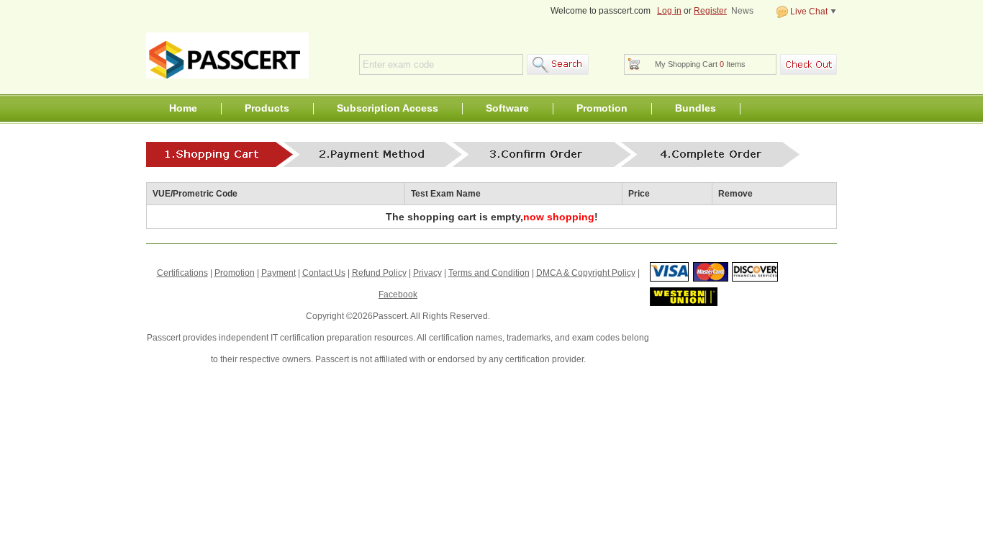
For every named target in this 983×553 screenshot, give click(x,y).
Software (507, 108)
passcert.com (227, 55)
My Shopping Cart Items (700, 64)
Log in (669, 11)
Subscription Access (387, 108)
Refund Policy (379, 273)
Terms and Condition (489, 273)
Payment (278, 273)
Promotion (602, 108)
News (742, 11)
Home (183, 108)
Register (710, 11)
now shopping (558, 216)
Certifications (182, 273)
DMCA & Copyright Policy (585, 273)
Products (267, 108)
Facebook (398, 294)
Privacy (427, 273)
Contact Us (323, 273)
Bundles (695, 108)
